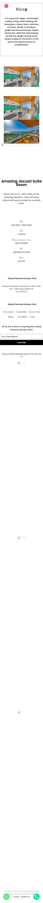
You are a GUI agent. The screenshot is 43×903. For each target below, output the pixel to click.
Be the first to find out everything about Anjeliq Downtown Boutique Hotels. (21, 328)
